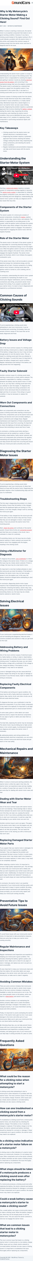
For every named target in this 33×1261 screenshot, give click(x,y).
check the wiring (9, 528)
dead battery (10, 996)
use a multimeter (21, 559)
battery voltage (27, 109)
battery (23, 217)
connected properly (26, 530)
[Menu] (32, 2)
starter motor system (9, 192)
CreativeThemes (4, 1259)
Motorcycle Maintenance (15, 26)
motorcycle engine (12, 188)
